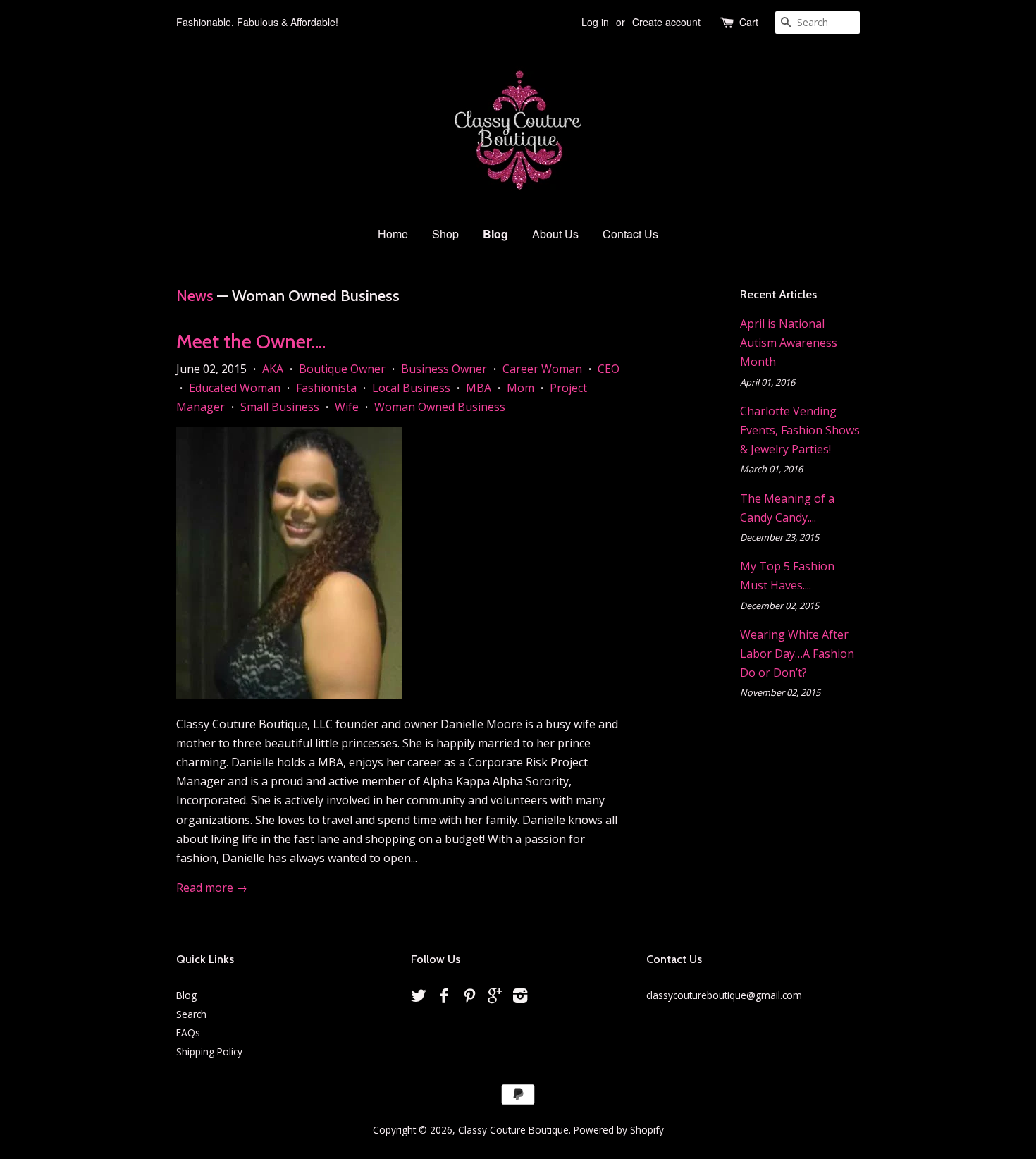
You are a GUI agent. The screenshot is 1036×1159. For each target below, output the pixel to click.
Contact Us (630, 234)
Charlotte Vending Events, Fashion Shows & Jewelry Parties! (800, 430)
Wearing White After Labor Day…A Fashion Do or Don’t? (797, 653)
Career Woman (542, 368)
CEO (608, 368)
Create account (666, 22)
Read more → (211, 887)
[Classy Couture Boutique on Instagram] (520, 998)
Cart (748, 22)
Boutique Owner (342, 368)
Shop (445, 234)
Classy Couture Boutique (513, 1129)
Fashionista (326, 387)
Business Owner (444, 368)
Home (393, 234)
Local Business (411, 387)
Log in (595, 22)
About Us (555, 234)
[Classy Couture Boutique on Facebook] (444, 998)
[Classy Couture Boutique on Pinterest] (469, 998)
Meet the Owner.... (251, 341)
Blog (495, 234)
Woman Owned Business (439, 407)
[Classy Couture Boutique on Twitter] (418, 998)
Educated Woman (234, 387)
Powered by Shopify (619, 1129)
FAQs (188, 1032)
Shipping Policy (209, 1051)
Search (191, 1014)
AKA (272, 368)
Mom (520, 387)
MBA (478, 387)
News (195, 295)
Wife (347, 407)
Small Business (279, 407)
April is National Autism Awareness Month (788, 342)
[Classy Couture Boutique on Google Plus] (494, 998)
